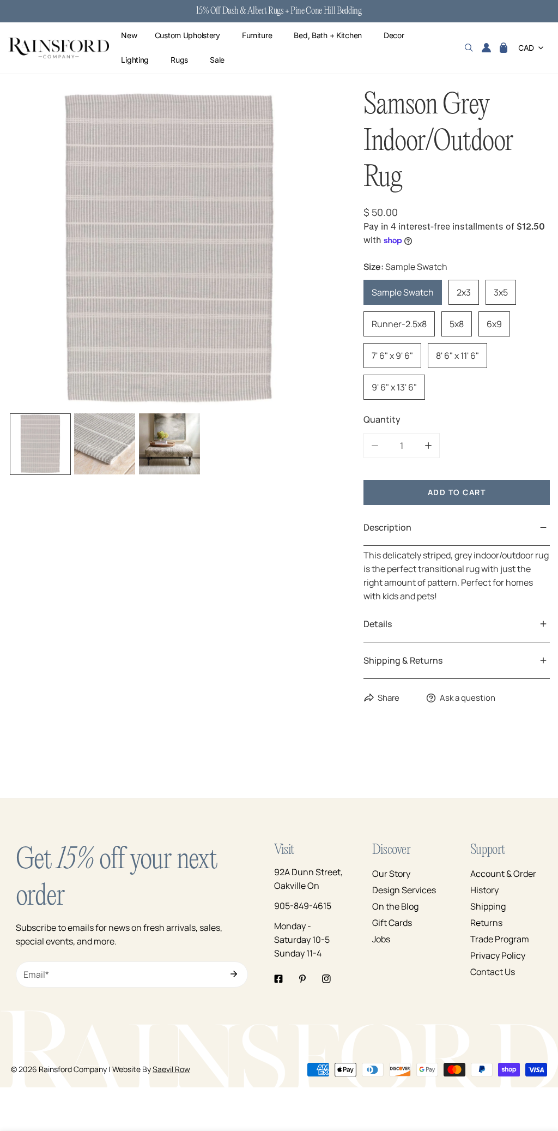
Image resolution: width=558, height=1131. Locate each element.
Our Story (391, 874)
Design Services (404, 890)
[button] (503, 48)
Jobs (381, 939)
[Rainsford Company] (58, 48)
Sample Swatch (403, 292)
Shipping (488, 906)
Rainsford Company (73, 1069)
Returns (486, 923)
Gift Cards (392, 923)
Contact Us (492, 972)
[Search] (469, 48)
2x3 (464, 292)
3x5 (501, 292)
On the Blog (395, 906)
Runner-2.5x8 (399, 324)
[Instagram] (326, 979)
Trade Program (499, 939)
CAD (526, 47)
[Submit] (234, 973)
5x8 (457, 324)
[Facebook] (278, 979)
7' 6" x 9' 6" (392, 356)
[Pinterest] (302, 979)
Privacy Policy (497, 955)
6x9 (494, 324)
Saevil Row (171, 1069)
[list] (169, 248)
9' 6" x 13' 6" (394, 387)
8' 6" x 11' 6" (457, 356)
